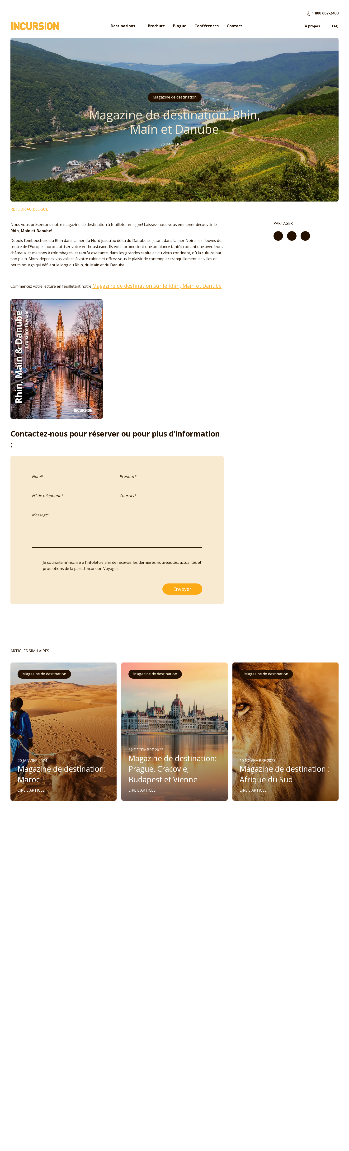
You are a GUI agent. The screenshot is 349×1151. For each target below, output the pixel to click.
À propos (312, 26)
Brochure (156, 25)
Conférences (206, 25)
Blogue (179, 25)
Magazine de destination (175, 97)
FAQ (335, 26)
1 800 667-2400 (325, 13)
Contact (234, 25)
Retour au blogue (29, 209)
